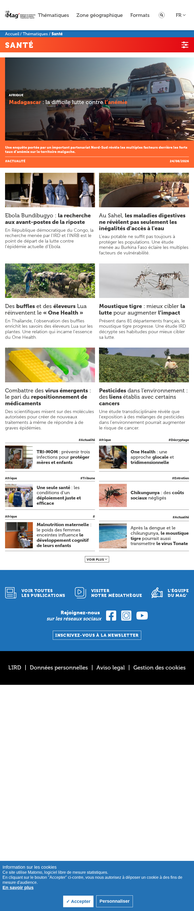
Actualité (16, 161)
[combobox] (181, 15)
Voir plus (95, 559)
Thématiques (53, 15)
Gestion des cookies (159, 667)
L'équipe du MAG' (178, 593)
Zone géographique (100, 15)
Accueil (12, 33)
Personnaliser (115, 901)
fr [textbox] (178, 15)
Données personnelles (59, 667)
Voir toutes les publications (43, 593)
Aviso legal (110, 667)
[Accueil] (20, 15)
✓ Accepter (78, 901)
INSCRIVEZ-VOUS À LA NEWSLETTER (97, 635)
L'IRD (14, 667)
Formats (140, 15)
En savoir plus (18, 887)
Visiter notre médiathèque (116, 593)
